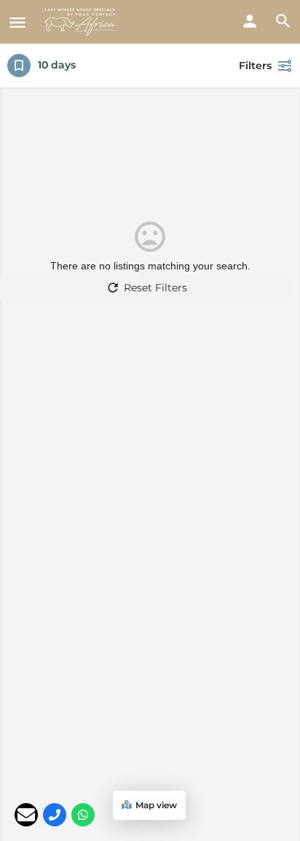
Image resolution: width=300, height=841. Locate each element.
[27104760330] (54, 814)
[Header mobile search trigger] (283, 21)
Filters (255, 65)
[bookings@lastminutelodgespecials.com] (26, 814)
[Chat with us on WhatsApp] (83, 814)
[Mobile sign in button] (249, 21)
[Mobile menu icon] (17, 22)
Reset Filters (155, 287)
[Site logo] (83, 21)
